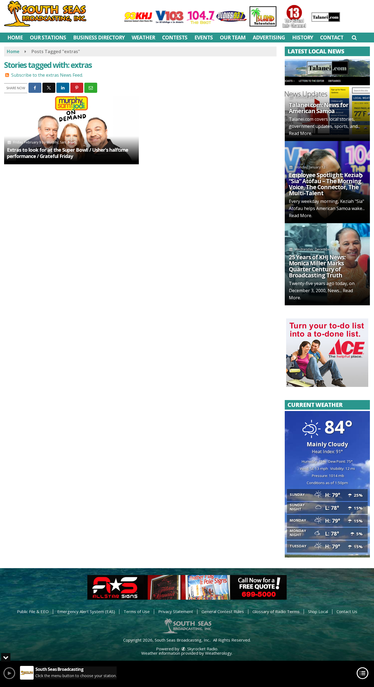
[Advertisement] (327, 352)
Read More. (300, 133)
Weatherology (218, 653)
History (302, 37)
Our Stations (48, 37)
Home (15, 37)
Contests (174, 37)
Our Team (233, 37)
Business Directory (99, 37)
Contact (331, 37)
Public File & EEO (33, 611)
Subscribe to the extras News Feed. (47, 75)
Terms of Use (136, 611)
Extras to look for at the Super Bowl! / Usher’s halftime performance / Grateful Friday (67, 152)
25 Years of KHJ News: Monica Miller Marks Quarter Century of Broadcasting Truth (317, 266)
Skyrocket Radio (201, 648)
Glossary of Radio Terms (276, 611)
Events (203, 37)
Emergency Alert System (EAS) (86, 611)
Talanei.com (301, 119)
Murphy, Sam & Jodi (62, 142)
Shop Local (318, 611)
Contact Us (346, 611)
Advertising (269, 37)
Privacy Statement (175, 611)
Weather (143, 37)
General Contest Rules (223, 611)
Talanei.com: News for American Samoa (318, 108)
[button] (354, 37)
